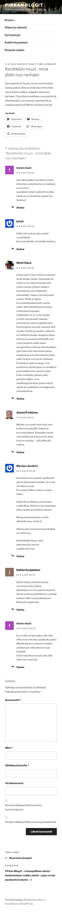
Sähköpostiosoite (17, 765)
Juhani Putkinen (27, 412)
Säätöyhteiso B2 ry (34, 899)
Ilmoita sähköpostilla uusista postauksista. (30, 822)
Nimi (9, 747)
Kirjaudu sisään (14, 50)
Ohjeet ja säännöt (16, 27)
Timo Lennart (46, 64)
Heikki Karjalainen (28, 570)
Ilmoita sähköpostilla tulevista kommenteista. (23, 807)
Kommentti (13, 700)
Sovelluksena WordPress (19, 903)
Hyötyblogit (12, 35)
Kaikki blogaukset (16, 42)
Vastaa (20, 207)
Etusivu (9, 20)
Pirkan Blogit (24, 5)
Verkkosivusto (14, 783)
